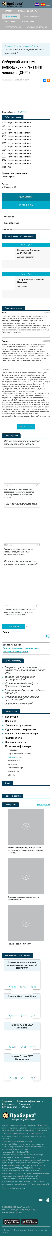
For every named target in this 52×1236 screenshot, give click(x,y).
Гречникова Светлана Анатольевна (28, 251)
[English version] (37, 4)
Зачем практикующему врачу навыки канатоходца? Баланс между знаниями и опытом (25, 850)
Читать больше (26, 427)
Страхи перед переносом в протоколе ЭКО (22, 698)
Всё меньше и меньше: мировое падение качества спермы (22, 442)
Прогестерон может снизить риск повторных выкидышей (21, 650)
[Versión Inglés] (43, 4)
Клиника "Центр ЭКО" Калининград (22, 1057)
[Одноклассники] (48, 80)
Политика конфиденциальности (13, 1188)
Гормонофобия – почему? (19, 944)
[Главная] (12, 5)
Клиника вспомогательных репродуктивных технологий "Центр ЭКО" (22, 965)
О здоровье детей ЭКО (19, 703)
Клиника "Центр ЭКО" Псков (22, 996)
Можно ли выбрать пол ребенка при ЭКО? (25, 691)
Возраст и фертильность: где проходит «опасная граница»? (20, 562)
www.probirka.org (12, 1144)
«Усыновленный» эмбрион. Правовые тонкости (22, 684)
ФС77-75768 (24, 1133)
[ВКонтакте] (44, 80)
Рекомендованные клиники (17, 955)
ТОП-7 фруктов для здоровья (20, 503)
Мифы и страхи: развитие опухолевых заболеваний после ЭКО (25, 670)
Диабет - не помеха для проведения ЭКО (20, 678)
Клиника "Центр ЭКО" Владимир (22, 1026)
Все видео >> (43, 804)
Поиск (6, 632)
